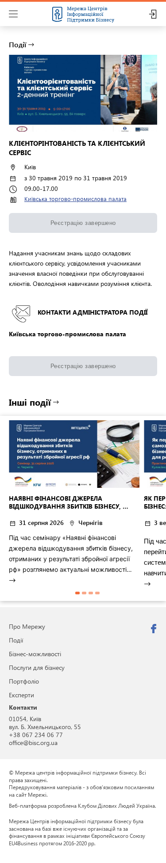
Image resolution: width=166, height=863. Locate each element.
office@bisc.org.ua (33, 742)
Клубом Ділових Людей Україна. (117, 805)
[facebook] (153, 629)
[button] (77, 593)
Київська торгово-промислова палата (75, 198)
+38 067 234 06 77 (36, 734)
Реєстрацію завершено (83, 223)
